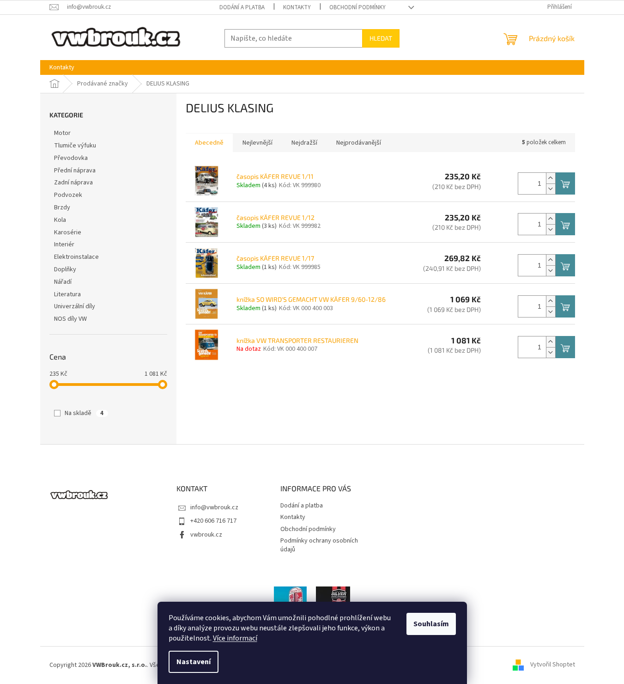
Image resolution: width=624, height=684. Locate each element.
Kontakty (297, 7)
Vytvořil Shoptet (552, 665)
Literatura (67, 294)
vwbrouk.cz (206, 534)
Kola (60, 220)
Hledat (381, 38)
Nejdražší (304, 142)
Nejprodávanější (358, 142)
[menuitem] (62, 67)
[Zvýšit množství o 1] (550, 178)
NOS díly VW (70, 319)
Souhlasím (431, 624)
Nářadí (63, 282)
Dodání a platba (242, 7)
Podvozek (68, 195)
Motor (62, 133)
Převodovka (71, 158)
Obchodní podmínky (357, 7)
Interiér (64, 244)
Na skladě (84, 413)
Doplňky (65, 269)
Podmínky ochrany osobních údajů (319, 545)
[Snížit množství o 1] (550, 188)
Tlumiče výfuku (75, 145)
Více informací (235, 638)
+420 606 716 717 (213, 520)
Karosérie (67, 232)
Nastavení (193, 662)
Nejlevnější (257, 142)
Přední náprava (75, 170)
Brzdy (62, 207)
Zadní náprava (73, 182)
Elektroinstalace (76, 257)
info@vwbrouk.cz (214, 507)
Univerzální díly (74, 306)
